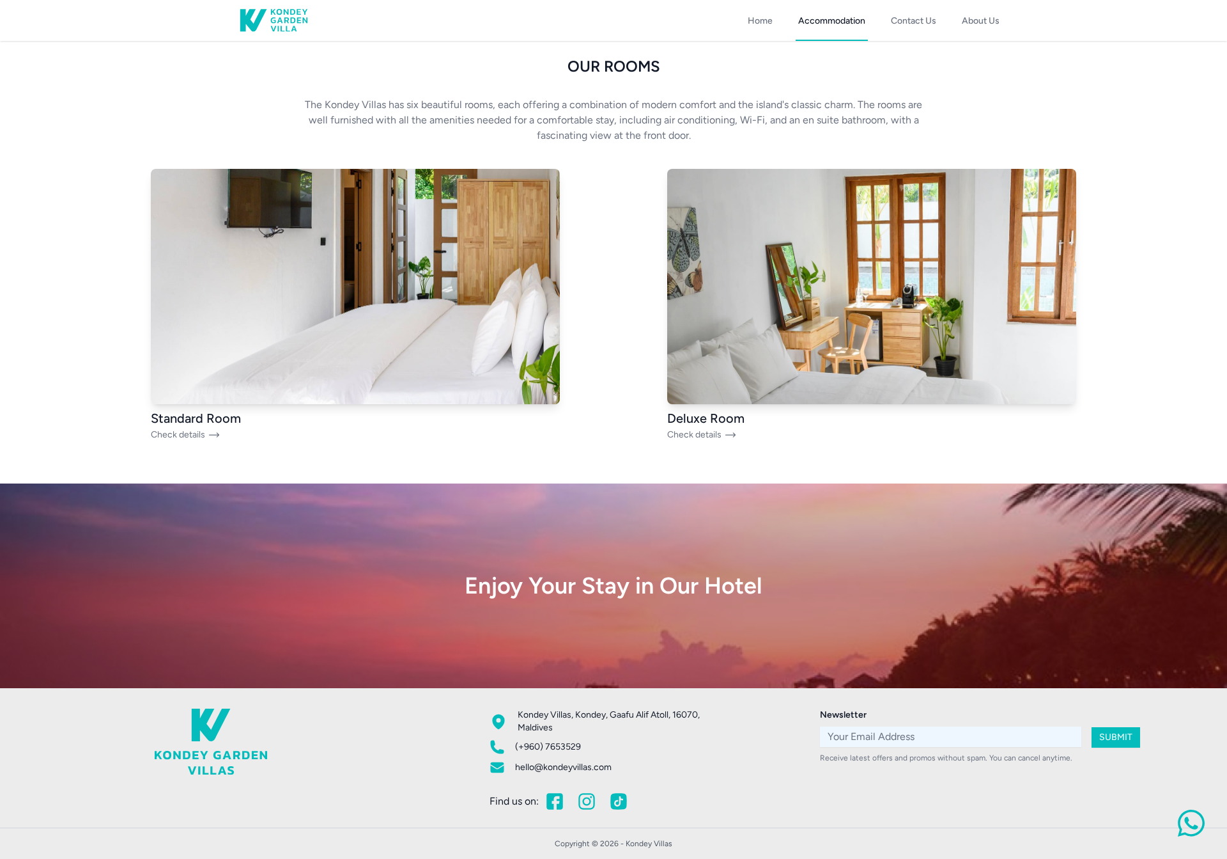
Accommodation (831, 20)
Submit (1115, 737)
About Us (980, 20)
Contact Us (913, 20)
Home (760, 20)
